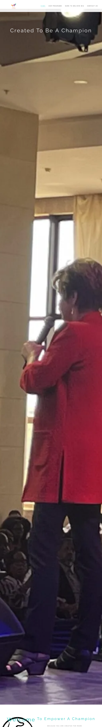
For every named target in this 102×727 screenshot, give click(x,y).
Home (43, 6)
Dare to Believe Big (74, 6)
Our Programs (55, 6)
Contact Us (92, 6)
